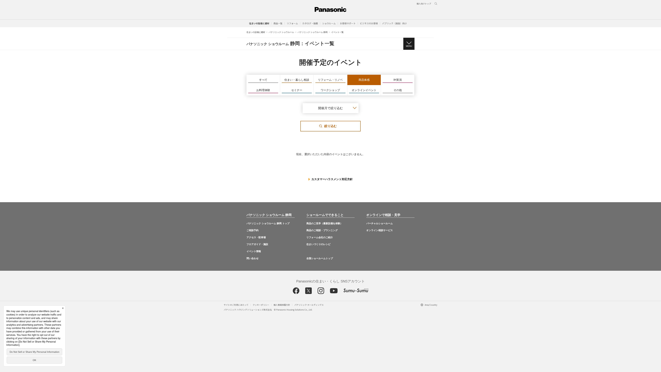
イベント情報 (253, 251)
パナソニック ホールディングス (309, 304)
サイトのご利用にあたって (236, 304)
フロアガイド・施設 (257, 244)
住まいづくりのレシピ (318, 244)
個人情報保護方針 (282, 304)
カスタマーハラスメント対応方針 (332, 179)
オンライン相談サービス (379, 230)
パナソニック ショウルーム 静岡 (313, 32)
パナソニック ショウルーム (281, 32)
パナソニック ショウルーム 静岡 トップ (268, 223)
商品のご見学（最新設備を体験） (324, 223)
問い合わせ (252, 258)
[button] (278, 23)
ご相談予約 (252, 230)
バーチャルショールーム (379, 223)
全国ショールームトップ (319, 258)
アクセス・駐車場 (256, 237)
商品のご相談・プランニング (322, 230)
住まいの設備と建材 (259, 23)
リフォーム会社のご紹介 (319, 237)
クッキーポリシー (261, 304)
